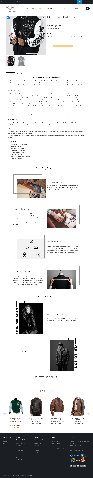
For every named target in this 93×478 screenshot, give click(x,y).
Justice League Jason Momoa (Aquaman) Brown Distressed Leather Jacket (57, 420)
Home (27, 8)
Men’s (33, 8)
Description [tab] (10, 73)
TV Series (57, 8)
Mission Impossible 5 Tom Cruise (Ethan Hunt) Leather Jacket (36, 420)
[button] (43, 18)
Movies (49, 8)
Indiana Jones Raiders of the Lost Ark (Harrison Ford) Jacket (77, 420)
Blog (64, 8)
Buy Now (63, 46)
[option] (15, 413)
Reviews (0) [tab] (19, 73)
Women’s (40, 8)
